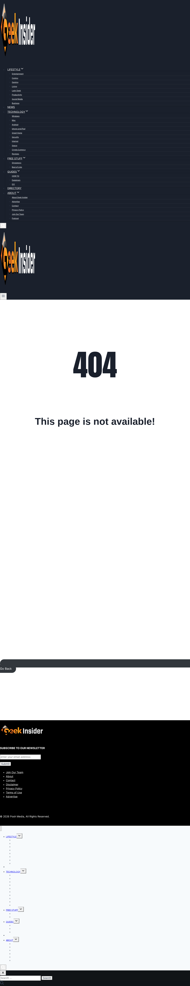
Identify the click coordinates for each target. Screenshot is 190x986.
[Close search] (3, 972)
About (9, 776)
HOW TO (15, 176)
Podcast (15, 218)
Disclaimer (12, 784)
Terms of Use (14, 792)
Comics (15, 78)
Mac (14, 120)
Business (15, 103)
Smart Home (17, 133)
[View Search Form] (3, 225)
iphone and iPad (18, 129)
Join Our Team (18, 214)
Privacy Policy (18, 210)
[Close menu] (1, 828)
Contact (15, 206)
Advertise (16, 201)
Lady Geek (16, 90)
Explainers (16, 180)
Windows (15, 116)
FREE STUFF (12, 910)
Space (14, 145)
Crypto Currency (19, 150)
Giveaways (16, 163)
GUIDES (10, 921)
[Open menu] (3, 296)
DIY (13, 184)
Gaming (15, 82)
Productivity (17, 95)
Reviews (15, 154)
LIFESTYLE (11, 836)
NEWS (11, 107)
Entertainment (17, 74)
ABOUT (9, 940)
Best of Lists (17, 167)
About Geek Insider (20, 197)
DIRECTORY (14, 188)
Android (15, 124)
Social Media (17, 99)
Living (14, 86)
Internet (15, 141)
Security (15, 137)
